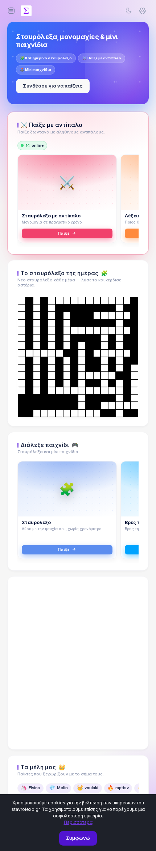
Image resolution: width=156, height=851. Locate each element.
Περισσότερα (78, 822)
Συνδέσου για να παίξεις (53, 86)
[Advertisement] (78, 663)
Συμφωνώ (78, 838)
